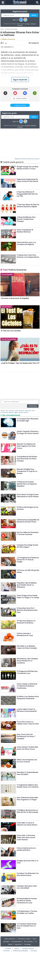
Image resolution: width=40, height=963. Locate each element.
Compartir (34, 43)
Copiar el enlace (21, 98)
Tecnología (27, 944)
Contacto (8, 948)
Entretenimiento (16, 941)
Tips (6, 410)
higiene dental (18, 412)
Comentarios (32, 406)
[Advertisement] (20, 143)
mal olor (25, 412)
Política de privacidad (20, 951)
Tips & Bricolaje (11, 29)
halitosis (10, 412)
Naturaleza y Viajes (24, 939)
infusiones (28, 410)
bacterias (21, 410)
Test (5, 269)
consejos (11, 410)
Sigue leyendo (20, 79)
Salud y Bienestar (9, 939)
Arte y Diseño (28, 941)
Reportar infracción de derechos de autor (27, 159)
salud (16, 410)
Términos (27, 23)
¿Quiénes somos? (28, 948)
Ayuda (16, 948)
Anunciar (34, 951)
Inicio (2, 29)
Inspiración (18, 944)
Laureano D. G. (9, 47)
